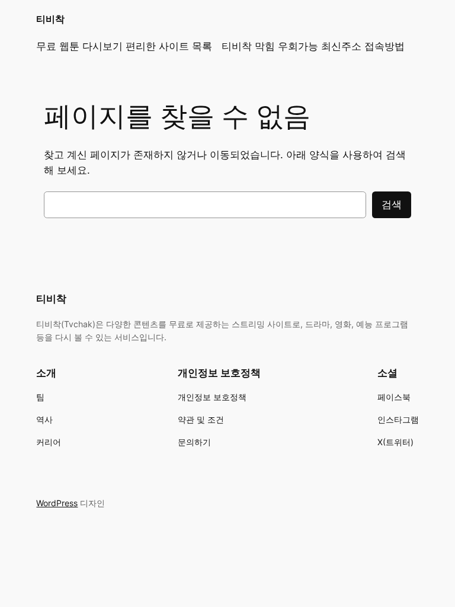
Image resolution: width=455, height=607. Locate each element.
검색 (392, 204)
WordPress (57, 503)
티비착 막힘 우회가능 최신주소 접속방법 (313, 46)
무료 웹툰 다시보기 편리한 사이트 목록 (124, 46)
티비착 (50, 19)
